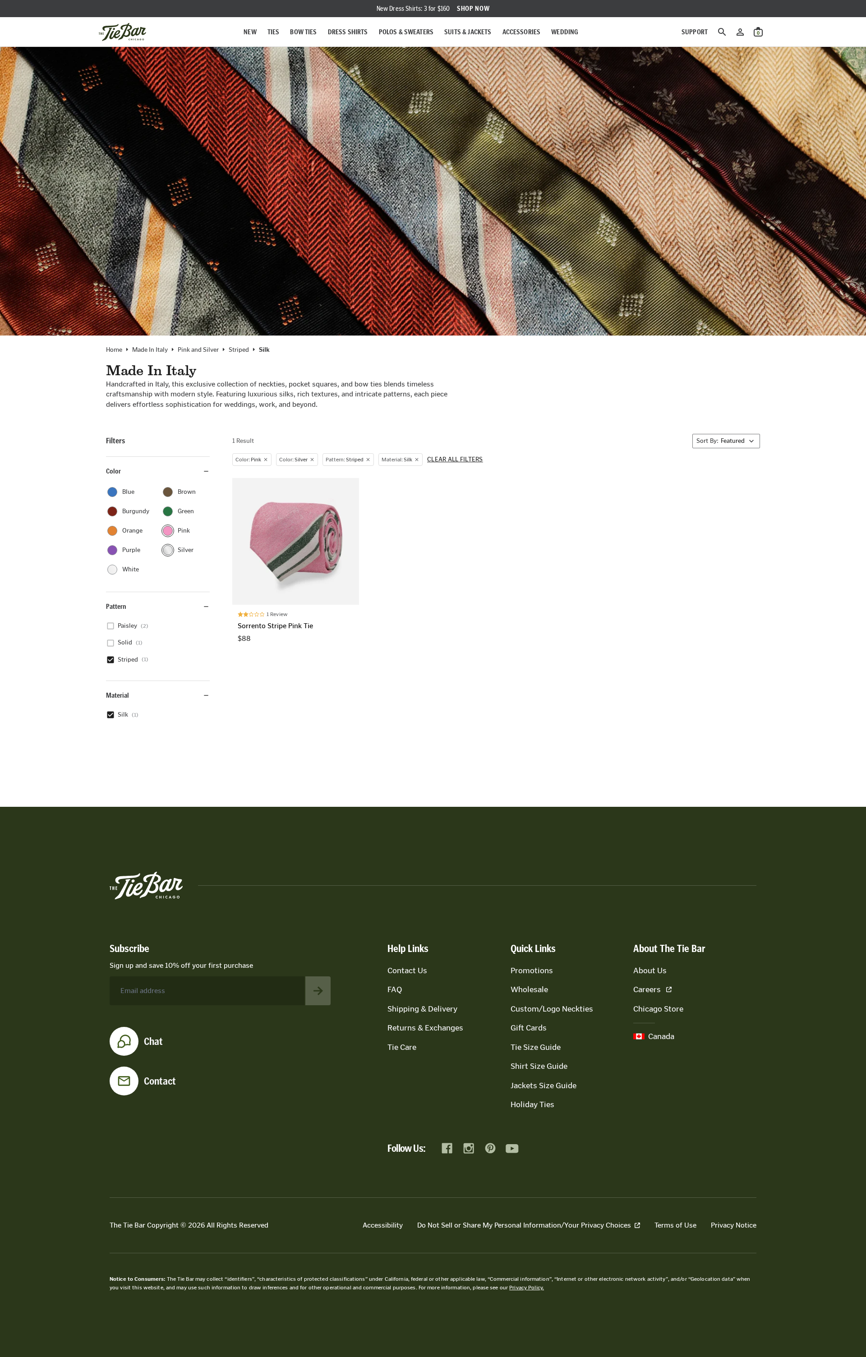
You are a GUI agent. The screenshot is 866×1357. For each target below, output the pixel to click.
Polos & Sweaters (406, 32)
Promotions (532, 970)
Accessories (521, 32)
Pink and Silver (198, 350)
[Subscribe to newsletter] (318, 990)
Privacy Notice (733, 1225)
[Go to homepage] (122, 32)
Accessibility (383, 1225)
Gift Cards (529, 1028)
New (250, 32)
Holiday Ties (532, 1104)
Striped (239, 350)
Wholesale (529, 989)
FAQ (394, 989)
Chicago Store (658, 1009)
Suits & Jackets (467, 32)
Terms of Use (675, 1225)
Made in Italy (150, 350)
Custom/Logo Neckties (552, 1009)
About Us (650, 970)
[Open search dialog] (722, 32)
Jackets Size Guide (543, 1085)
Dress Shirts (348, 32)
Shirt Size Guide (539, 1066)
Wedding (564, 32)
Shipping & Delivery (422, 1009)
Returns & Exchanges (425, 1028)
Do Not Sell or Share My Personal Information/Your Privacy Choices (524, 1225)
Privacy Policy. (526, 1287)
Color (113, 471)
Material (117, 695)
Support (695, 32)
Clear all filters (455, 459)
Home (114, 350)
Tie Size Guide (536, 1047)
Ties (273, 32)
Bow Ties (303, 32)
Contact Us (407, 970)
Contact (160, 1081)
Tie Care (401, 1047)
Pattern (116, 606)
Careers (647, 989)
